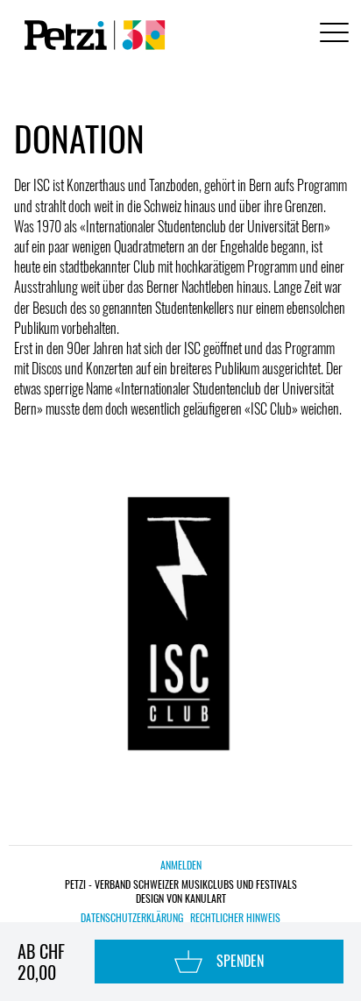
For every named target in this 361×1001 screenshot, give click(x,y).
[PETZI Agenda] (91, 35)
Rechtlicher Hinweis (235, 918)
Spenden (240, 960)
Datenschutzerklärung (132, 918)
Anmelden (181, 864)
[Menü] (331, 34)
